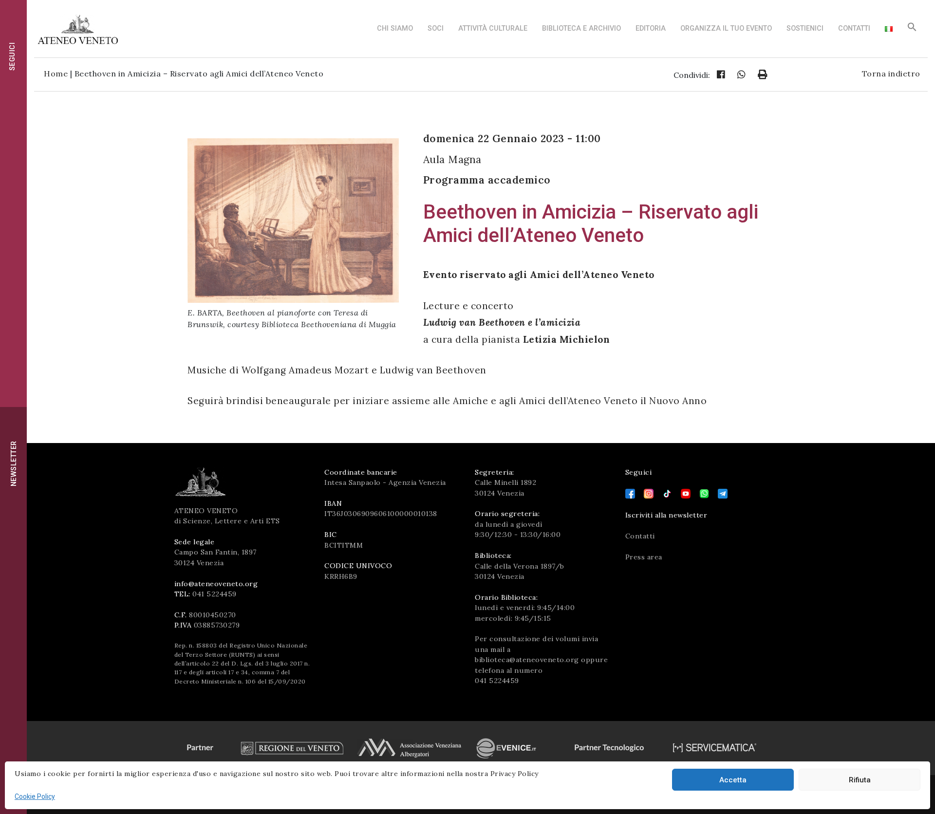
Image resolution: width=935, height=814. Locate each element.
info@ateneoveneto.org (216, 583)
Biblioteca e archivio (581, 28)
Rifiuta (860, 780)
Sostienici (804, 28)
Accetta (733, 780)
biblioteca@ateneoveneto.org (527, 659)
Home (56, 73)
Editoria (651, 28)
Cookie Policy (35, 796)
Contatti (854, 28)
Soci (436, 28)
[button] (912, 29)
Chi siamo (395, 28)
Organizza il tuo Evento (726, 28)
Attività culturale (492, 28)
